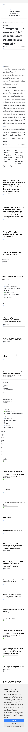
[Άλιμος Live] (6, 4)
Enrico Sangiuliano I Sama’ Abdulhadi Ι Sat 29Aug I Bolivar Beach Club (13, 580)
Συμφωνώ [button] (14, 720)
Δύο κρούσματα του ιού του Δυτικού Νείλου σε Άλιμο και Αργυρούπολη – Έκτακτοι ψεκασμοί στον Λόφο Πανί (12, 373)
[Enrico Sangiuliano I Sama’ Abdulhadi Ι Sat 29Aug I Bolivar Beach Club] (10, 570)
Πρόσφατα (5, 459)
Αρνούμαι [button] (14, 723)
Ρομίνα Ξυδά (6, 489)
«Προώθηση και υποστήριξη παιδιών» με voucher (12, 253)
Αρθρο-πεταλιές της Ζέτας (8, 389)
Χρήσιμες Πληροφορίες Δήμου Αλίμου (12, 530)
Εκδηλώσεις (5, 386)
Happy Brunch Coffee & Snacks (12, 289)
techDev (7, 424)
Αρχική (4, 22)
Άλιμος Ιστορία (7, 517)
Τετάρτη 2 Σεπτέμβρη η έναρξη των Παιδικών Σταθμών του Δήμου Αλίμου (13, 234)
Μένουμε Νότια (6, 128)
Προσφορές (5, 388)
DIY (3, 392)
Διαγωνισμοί (5, 394)
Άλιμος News (8, 22)
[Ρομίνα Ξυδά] (10, 479)
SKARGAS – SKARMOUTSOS (13, 413)
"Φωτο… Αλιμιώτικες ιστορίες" (9, 391)
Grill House (8, 298)
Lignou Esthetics (14, 15)
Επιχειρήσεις (5, 385)
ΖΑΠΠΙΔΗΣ (7, 417)
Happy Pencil (8, 427)
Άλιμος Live (5, 46)
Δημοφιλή (5, 458)
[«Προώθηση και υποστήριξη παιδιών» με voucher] (14, 240)
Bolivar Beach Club (14, 12)
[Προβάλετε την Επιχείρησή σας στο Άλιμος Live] (10, 492)
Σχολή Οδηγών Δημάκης (12, 294)
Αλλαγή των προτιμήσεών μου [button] (14, 726)
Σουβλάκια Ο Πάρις (10, 420)
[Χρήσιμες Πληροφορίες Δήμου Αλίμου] (10, 520)
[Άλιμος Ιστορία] (10, 507)
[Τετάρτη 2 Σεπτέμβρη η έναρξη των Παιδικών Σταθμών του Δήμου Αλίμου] (14, 219)
